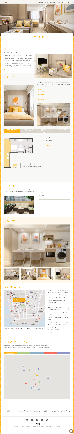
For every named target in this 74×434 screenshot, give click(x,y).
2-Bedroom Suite (41, 99)
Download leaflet (50, 145)
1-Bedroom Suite (41, 97)
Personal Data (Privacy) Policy (50, 426)
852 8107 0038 (60, 2)
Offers (46, 2)
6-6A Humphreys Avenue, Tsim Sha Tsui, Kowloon (15, 70)
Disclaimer (43, 426)
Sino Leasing (34, 426)
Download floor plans (51, 144)
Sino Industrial (28, 426)
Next (69, 274)
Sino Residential (16, 426)
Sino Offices (23, 426)
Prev (5, 274)
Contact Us (52, 2)
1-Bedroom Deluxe (41, 92)
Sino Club (38, 426)
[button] (29, 370)
